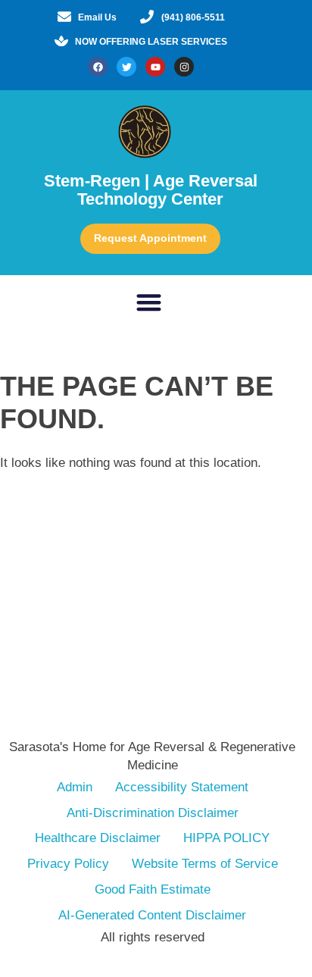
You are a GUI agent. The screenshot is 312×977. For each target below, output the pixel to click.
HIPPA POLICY (226, 838)
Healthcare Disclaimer (98, 838)
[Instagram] (184, 67)
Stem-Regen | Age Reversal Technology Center (150, 189)
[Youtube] (155, 67)
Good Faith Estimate (153, 889)
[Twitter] (126, 67)
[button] (149, 303)
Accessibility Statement (181, 787)
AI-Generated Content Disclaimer (152, 915)
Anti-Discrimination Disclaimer (153, 813)
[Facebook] (98, 67)
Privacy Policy (68, 863)
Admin (74, 787)
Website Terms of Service (205, 863)
